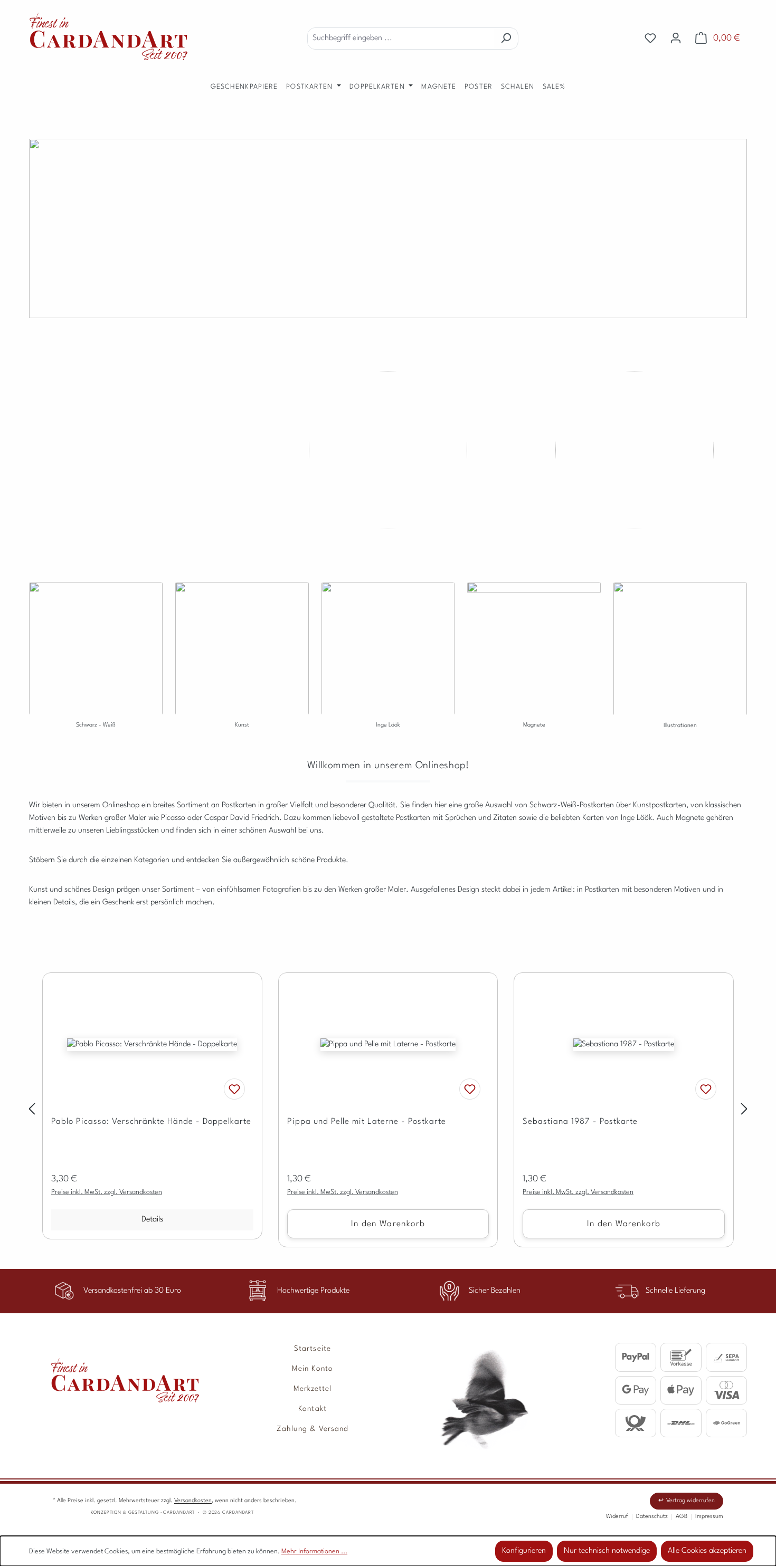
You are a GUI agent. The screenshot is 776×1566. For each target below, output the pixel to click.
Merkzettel (313, 1388)
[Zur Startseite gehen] (108, 36)
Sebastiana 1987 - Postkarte (580, 1122)
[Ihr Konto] (675, 38)
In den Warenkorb (388, 1224)
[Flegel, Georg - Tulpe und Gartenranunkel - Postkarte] (141, 450)
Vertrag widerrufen (690, 1501)
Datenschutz (652, 1517)
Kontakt (312, 1408)
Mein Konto (312, 1368)
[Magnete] (534, 587)
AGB (681, 1517)
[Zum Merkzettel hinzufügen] (234, 1089)
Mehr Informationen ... (314, 1551)
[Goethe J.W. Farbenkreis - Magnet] (634, 450)
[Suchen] (506, 38)
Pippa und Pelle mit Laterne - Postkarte (366, 1122)
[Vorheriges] (32, 1110)
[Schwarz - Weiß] (96, 671)
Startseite (312, 1348)
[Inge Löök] (388, 671)
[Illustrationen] (680, 671)
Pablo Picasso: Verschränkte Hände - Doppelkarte (151, 1122)
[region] (388, 1110)
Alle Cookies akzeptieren (707, 1551)
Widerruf (617, 1517)
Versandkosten (193, 1501)
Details (152, 1220)
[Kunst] (242, 671)
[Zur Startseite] (114, 1372)
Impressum (709, 1517)
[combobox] (401, 38)
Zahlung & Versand (312, 1429)
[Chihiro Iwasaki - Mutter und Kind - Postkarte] (388, 450)
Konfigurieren (524, 1551)
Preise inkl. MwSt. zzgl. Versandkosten (106, 1192)
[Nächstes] (744, 1110)
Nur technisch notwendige (607, 1551)
